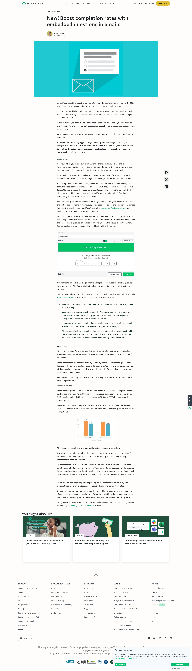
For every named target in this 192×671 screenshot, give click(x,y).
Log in (151, 3)
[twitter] (166, 179)
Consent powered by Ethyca (178, 668)
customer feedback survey (113, 208)
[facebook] (166, 172)
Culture (80, 536)
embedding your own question (81, 505)
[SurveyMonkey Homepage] (33, 3)
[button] (189, 402)
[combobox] (26, 638)
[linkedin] (166, 186)
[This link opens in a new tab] (149, 638)
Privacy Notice (120, 658)
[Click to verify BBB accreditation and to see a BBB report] (69, 663)
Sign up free (162, 3)
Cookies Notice (131, 658)
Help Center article (65, 297)
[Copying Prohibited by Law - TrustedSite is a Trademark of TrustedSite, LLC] (91, 663)
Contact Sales (142, 3)
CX (30, 536)
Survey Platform (54, 11)
